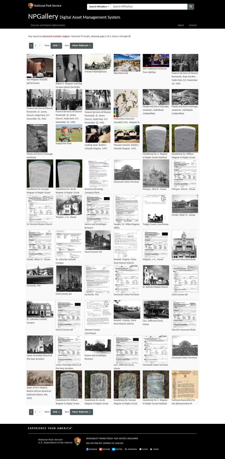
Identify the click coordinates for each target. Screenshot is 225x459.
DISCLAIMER (132, 439)
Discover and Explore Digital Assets (48, 25)
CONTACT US (108, 443)
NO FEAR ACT (96, 443)
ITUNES (156, 449)
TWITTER (118, 449)
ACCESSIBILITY (92, 439)
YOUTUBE (106, 449)
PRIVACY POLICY (106, 439)
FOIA (116, 439)
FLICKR (145, 449)
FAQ (88, 443)
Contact (193, 25)
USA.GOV (119, 443)
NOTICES (123, 439)
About (181, 25)
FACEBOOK (93, 449)
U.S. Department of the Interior (55, 442)
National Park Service (50, 439)
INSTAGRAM (132, 449)
